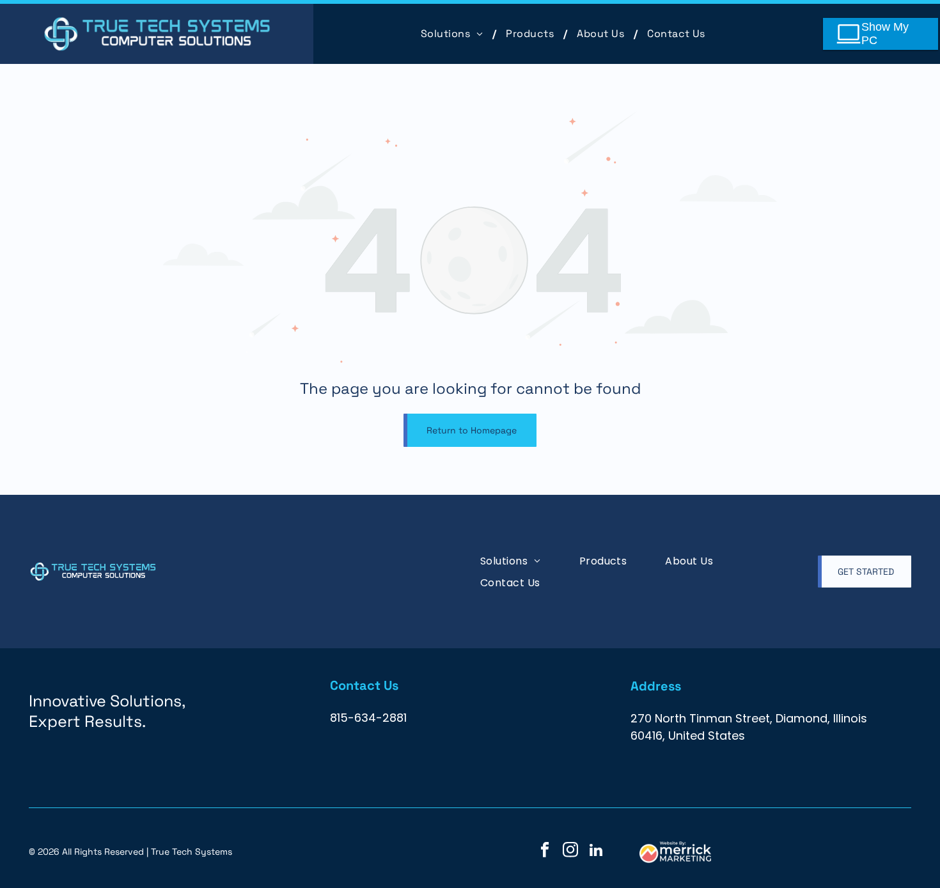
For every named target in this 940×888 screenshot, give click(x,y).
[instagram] (571, 851)
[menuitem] (454, 34)
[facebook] (545, 851)
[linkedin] (596, 851)
